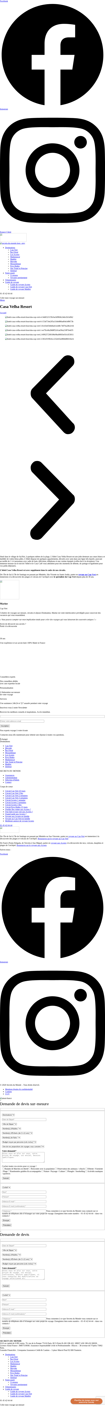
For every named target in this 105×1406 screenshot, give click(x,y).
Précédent (7, 1225)
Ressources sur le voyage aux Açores (32, 845)
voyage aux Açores (58, 843)
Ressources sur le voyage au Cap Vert (53, 839)
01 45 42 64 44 (6, 825)
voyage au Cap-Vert (76, 836)
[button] (12, 298)
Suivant (6, 1178)
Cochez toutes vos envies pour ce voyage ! (19, 1166)
